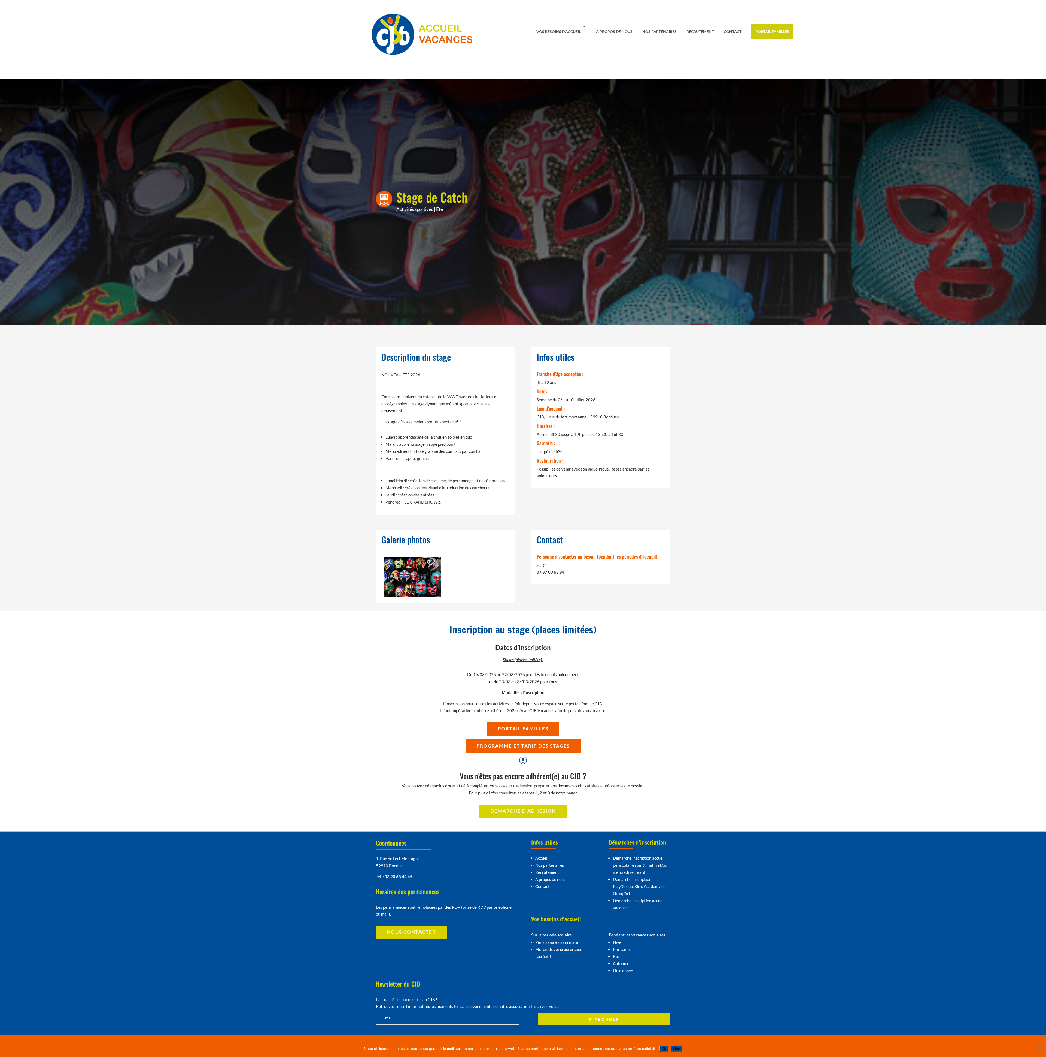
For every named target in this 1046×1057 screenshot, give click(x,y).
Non (676, 1048)
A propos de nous (614, 31)
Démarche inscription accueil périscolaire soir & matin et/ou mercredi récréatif (640, 865)
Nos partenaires (659, 31)
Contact (732, 31)
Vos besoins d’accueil (558, 31)
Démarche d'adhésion (523, 811)
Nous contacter (411, 932)
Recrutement (700, 31)
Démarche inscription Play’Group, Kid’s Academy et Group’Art (639, 886)
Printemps (622, 949)
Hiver (618, 942)
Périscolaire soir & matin (557, 942)
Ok (663, 1048)
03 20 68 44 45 (398, 876)
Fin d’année (623, 970)
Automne (621, 963)
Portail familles (772, 31)
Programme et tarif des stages (523, 746)
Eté (439, 209)
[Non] (1039, 1049)
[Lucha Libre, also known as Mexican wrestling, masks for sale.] (412, 597)
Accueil (541, 858)
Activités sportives (414, 209)
